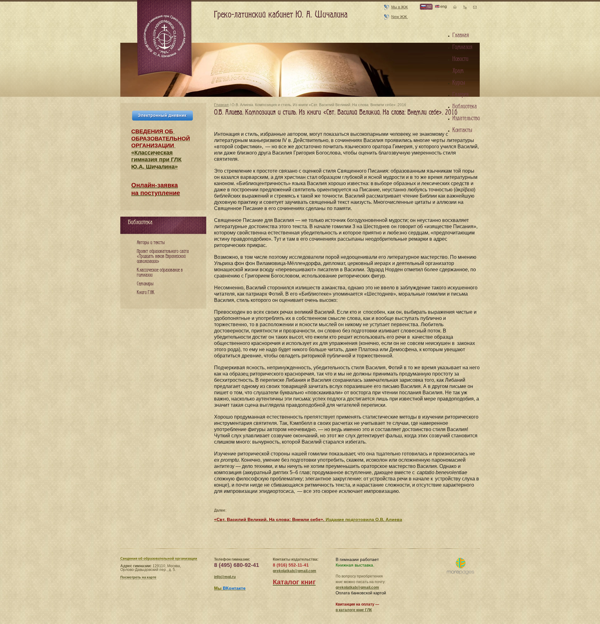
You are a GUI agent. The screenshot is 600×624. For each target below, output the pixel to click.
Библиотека (464, 106)
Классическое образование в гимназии (160, 273)
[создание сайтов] (460, 566)
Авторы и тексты (151, 242)
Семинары (145, 284)
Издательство (466, 118)
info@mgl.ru (225, 577)
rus (428, 6)
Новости (460, 59)
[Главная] (165, 38)
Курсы (458, 82)
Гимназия (462, 47)
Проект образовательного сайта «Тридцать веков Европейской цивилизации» (163, 256)
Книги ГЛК (146, 292)
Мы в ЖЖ (399, 7)
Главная (221, 105)
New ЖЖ (399, 17)
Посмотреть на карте (138, 577)
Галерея (460, 94)
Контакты (462, 130)
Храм (458, 70)
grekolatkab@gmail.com (294, 571)
